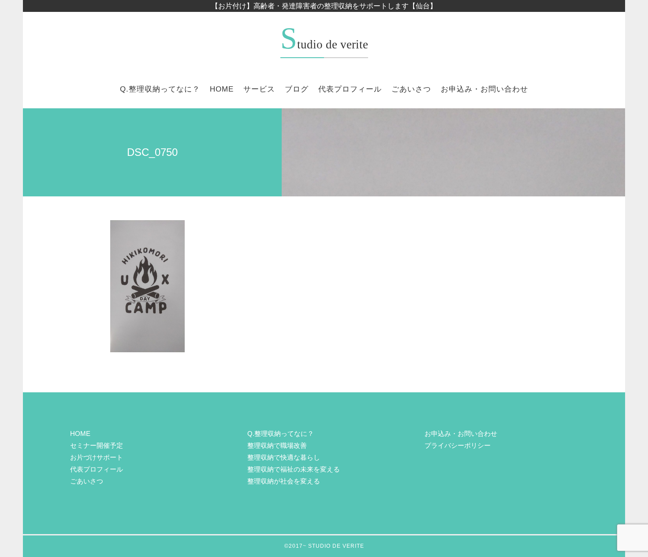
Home (222, 89)
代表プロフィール (350, 89)
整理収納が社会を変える (283, 481)
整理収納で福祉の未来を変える (293, 469)
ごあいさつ (411, 89)
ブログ (297, 89)
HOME (80, 433)
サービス (259, 89)
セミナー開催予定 (96, 445)
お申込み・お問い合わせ (484, 89)
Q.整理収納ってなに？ (160, 89)
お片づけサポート (96, 457)
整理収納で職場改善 (277, 445)
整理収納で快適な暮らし (283, 457)
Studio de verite (324, 44)
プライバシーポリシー (458, 445)
